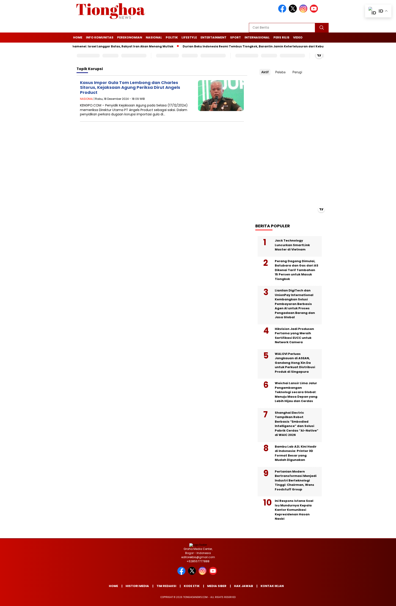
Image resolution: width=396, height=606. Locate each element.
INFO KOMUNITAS (99, 37)
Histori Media (137, 586)
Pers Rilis (281, 37)
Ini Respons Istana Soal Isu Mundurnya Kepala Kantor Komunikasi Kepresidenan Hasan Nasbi (294, 510)
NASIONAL (154, 37)
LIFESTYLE (189, 37)
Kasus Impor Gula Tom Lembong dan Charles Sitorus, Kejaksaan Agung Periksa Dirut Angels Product (130, 87)
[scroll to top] (380, 599)
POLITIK (172, 37)
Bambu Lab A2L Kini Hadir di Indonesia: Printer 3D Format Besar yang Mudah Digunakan (295, 453)
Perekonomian (129, 37)
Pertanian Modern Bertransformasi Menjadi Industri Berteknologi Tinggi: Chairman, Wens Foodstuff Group (295, 480)
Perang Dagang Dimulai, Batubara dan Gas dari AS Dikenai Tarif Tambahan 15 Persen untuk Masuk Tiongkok (296, 270)
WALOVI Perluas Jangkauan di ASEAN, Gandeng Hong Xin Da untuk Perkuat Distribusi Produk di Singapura (295, 363)
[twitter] (293, 11)
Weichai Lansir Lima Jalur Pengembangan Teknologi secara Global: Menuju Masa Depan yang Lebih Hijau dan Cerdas (296, 392)
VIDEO (297, 37)
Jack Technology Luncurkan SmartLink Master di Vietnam (292, 245)
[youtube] (314, 11)
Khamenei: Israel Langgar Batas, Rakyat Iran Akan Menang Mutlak (111, 46)
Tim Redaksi (166, 586)
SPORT (235, 37)
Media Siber (216, 586)
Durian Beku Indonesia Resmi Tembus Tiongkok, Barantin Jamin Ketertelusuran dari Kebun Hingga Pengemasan (260, 46)
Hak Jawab (243, 586)
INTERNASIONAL (257, 37)
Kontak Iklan (272, 586)
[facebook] (283, 11)
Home (77, 37)
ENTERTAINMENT (213, 37)
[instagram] (304, 11)
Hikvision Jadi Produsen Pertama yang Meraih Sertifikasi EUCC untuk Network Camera (294, 336)
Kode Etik (192, 586)
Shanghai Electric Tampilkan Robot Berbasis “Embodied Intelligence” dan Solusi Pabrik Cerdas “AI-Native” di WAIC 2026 (296, 423)
